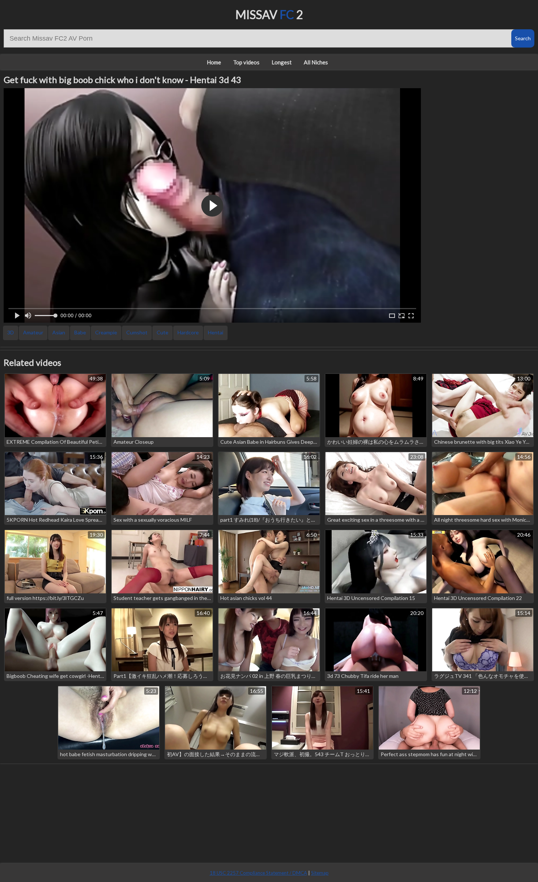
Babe (80, 332)
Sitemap (320, 873)
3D (10, 332)
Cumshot (136, 332)
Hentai (215, 332)
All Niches (316, 62)
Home (214, 62)
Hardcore (188, 332)
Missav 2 (269, 14)
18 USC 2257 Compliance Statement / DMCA (258, 873)
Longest (282, 62)
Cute (162, 332)
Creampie (106, 332)
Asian (58, 332)
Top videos (246, 62)
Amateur (33, 332)
